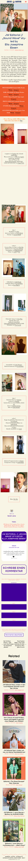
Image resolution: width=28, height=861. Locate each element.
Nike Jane (7, 753)
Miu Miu (21, 247)
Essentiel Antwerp (18, 248)
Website (11, 90)
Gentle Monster (18, 364)
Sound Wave (21, 527)
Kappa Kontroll (18, 250)
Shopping (21, 722)
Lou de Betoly (19, 233)
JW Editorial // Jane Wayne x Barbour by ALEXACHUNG (14, 813)
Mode (20, 50)
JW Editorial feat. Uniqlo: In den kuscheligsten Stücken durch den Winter (14, 686)
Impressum (7, 856)
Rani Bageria (16, 285)
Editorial (16, 50)
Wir (21, 815)
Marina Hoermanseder (10, 161)
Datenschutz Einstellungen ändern (12, 858)
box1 (23, 50)
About (23, 858)
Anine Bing (19, 319)
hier (21, 120)
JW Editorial (7, 524)
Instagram (16, 90)
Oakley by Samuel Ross (14, 322)
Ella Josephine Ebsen (15, 524)
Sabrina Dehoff (17, 234)
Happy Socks (21, 163)
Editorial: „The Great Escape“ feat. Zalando (14, 782)
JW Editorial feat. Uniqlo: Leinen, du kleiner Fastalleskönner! (14, 751)
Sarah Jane (6, 50)
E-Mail (14, 611)
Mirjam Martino (16, 525)
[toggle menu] (25, 1)
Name (14, 603)
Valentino (19, 399)
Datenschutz (19, 856)
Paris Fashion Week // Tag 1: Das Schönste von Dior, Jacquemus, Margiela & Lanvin (19, 644)
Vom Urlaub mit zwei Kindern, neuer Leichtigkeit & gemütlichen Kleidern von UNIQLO (14, 719)
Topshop (14, 153)
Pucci (15, 427)
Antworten (13, 558)
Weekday (17, 401)
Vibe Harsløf (18, 325)
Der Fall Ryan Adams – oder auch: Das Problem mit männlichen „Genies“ (9, 644)
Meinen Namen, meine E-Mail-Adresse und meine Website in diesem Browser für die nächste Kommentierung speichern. (14, 630)
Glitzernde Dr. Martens (9, 323)
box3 (23, 815)
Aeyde (15, 252)
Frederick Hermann (12, 527)
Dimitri (22, 461)
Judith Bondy (18, 282)
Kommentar (14, 582)
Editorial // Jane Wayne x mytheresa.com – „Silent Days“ (14, 844)
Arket (17, 231)
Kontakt (13, 856)
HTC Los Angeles (19, 157)
